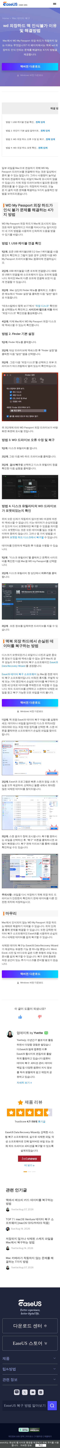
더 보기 (28, 1165)
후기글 (41, 1121)
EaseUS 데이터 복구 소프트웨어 (19, 674)
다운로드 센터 (27, 1325)
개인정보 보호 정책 (16, 1436)
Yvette (38, 1032)
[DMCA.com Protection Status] (34, 1430)
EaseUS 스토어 (27, 1343)
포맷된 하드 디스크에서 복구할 (27, 537)
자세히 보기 (23, 1082)
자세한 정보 (26, 1445)
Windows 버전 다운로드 (30, 75)
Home (5, 18)
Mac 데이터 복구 (21, 18)
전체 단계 (40, 122)
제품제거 (48, 1436)
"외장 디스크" (42, 306)
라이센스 (29, 1436)
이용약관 (38, 1436)
